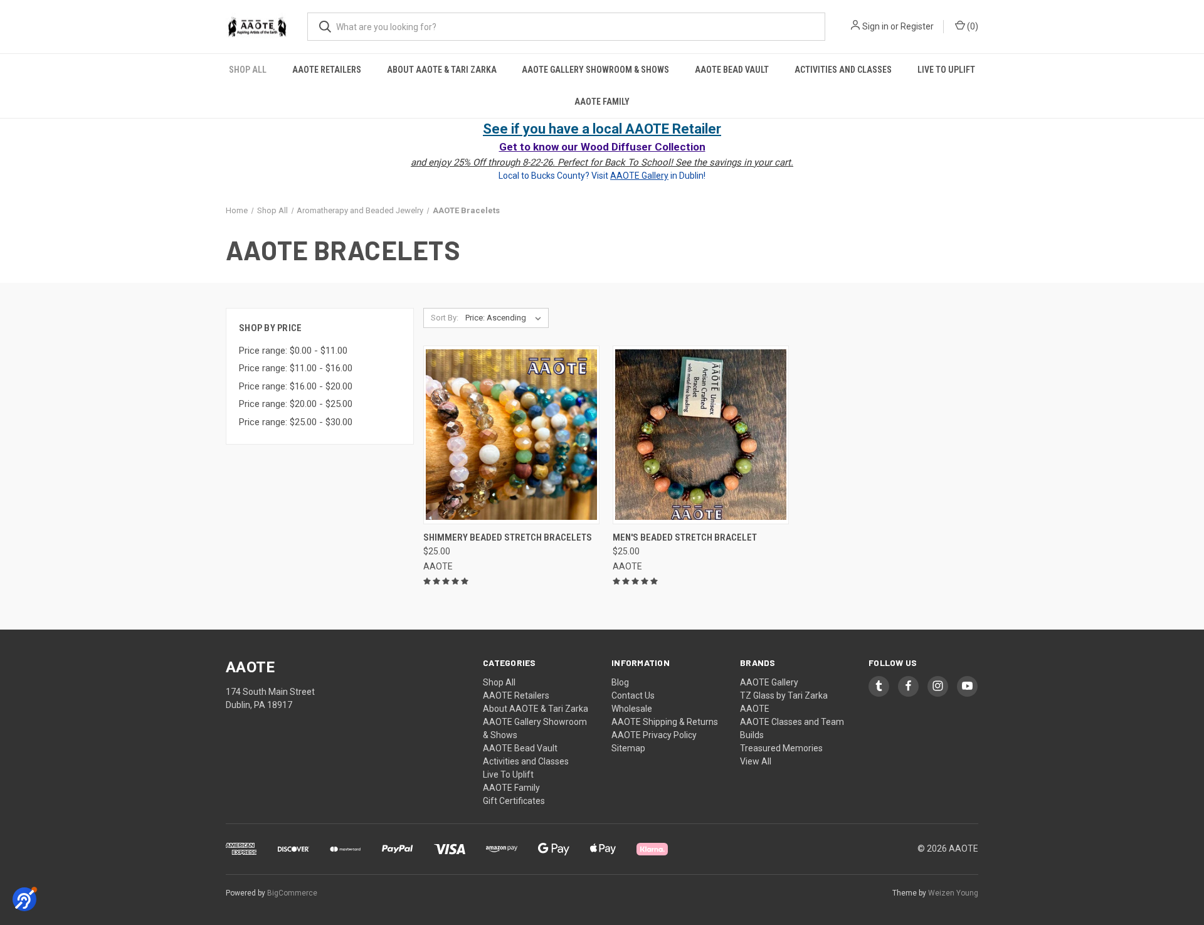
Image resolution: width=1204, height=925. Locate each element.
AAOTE (754, 709)
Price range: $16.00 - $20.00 (295, 386)
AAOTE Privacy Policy (654, 735)
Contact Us (633, 695)
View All (755, 761)
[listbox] (505, 318)
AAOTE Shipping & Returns (664, 722)
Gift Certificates (514, 801)
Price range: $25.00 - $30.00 (295, 422)
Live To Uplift (946, 70)
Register (917, 26)
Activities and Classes (843, 70)
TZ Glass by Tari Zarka (784, 695)
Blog (620, 682)
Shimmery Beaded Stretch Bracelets (507, 537)
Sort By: (444, 317)
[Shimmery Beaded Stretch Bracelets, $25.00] (511, 435)
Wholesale (631, 709)
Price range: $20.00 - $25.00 (295, 404)
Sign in (875, 26)
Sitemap (628, 748)
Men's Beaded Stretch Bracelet (685, 537)
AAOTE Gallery (769, 682)
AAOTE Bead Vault (732, 70)
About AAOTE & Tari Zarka (442, 70)
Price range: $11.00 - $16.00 (295, 368)
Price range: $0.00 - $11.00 (293, 350)
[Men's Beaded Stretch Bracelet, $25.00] (700, 435)
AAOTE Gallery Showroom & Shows (595, 70)
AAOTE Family (602, 102)
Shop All (248, 70)
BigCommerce (292, 893)
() (971, 26)
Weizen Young (953, 893)
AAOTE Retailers (326, 70)
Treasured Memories (781, 748)
